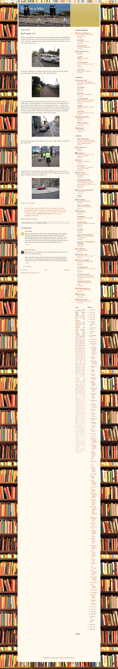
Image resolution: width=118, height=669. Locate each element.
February (93, 616)
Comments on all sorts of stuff (93, 541)
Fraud (78, 411)
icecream (77, 377)
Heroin (83, 345)
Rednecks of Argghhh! (82, 58)
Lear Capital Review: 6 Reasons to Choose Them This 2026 (85, 167)
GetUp (83, 411)
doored (76, 445)
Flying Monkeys (93, 489)
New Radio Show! (81, 212)
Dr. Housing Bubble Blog (83, 180)
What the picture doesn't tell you (93, 469)
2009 (90, 322)
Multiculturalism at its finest (94, 519)
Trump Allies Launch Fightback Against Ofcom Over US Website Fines (86, 82)
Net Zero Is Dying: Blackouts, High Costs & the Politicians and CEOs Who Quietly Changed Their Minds (86, 141)
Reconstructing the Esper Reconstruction (83, 174)
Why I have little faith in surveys (94, 362)
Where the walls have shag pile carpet (94, 495)
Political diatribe (77, 327)
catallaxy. (79, 195)
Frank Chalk (80, 70)
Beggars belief (93, 477)
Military (83, 352)
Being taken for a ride (80, 399)
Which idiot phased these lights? (93, 396)
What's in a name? (93, 430)
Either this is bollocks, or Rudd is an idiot (94, 441)
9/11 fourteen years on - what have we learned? (86, 269)
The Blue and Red (82, 222)
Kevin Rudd (77, 418)
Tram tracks (78, 360)
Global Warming (81, 413)
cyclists (78, 310)
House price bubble (93, 378)
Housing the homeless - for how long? (93, 447)
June (92, 607)
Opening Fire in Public (82, 250)
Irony (92, 465)
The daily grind (93, 374)
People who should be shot (80, 317)
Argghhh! (79, 57)
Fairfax (78, 409)
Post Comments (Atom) (33, 273)
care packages (82, 442)
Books (76, 364)
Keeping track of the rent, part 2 (93, 384)
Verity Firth (78, 362)
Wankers (77, 437)
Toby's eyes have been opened (84, 94)
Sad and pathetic (79, 359)
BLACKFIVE (80, 40)
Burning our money (82, 299)
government (80, 391)
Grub (76, 352)
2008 (90, 624)
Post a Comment (27, 266)
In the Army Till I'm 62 (83, 33)
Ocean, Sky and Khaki (83, 260)
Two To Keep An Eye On (83, 41)
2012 (90, 315)
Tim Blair (79, 106)
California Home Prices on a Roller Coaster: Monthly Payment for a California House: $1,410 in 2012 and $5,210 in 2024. (86, 183)
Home (45, 270)
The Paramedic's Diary (83, 51)
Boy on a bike (32, 8)
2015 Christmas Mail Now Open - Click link (85, 262)
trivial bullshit (80, 450)
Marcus (27, 231)
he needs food (80, 166)
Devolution (80, 53)
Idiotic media (78, 340)
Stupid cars (82, 431)
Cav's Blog (80, 229)
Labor (80, 343)
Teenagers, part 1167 (93, 423)
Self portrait (93, 604)
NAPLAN (82, 337)
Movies (81, 421)
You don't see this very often (94, 405)
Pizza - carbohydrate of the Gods (94, 572)
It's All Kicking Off (82, 62)
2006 (90, 629)
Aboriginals (80, 354)
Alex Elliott (80, 382)
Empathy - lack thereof (80, 408)
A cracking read (93, 563)
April (92, 611)
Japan (82, 416)
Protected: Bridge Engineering (84, 201)
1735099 (79, 160)
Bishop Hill (80, 93)
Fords (84, 409)
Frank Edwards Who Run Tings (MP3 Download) (86, 224)
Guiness (92, 458)
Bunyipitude (80, 128)
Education (78, 324)
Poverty (83, 372)
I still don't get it (93, 426)
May (92, 609)
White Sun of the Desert (83, 205)
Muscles (77, 423)
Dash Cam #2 (80, 230)
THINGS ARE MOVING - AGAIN (85, 107)
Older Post (67, 270)
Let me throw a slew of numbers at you (93, 553)
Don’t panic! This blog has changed (85, 112)
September (93, 335)
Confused (93, 436)
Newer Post (24, 270)
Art (82, 398)
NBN (76, 370)
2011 (90, 317)
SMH (76, 389)
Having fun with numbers (93, 596)
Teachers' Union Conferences (84, 71)
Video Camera (78, 435)
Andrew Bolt (80, 111)
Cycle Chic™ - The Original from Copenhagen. (86, 242)
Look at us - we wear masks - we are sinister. (85, 64)
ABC (84, 381)
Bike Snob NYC (81, 211)
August (93, 339)
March (92, 614)
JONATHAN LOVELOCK (84, 281)
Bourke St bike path (81, 401)
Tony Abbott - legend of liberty (94, 578)
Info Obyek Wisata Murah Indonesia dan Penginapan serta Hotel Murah (85, 276)
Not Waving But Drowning (83, 301)
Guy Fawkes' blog (81, 80)
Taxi (78, 374)
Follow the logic (93, 523)
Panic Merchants (81, 428)
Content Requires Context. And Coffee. (84, 283)
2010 (90, 319)
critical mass (80, 443)
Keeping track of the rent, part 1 (93, 454)
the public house (81, 249)
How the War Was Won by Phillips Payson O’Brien (85, 35)
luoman (62, 658)
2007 (90, 627)
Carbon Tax (78, 384)
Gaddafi (77, 365)
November (93, 328)
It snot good (93, 487)
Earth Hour (80, 406)
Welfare (80, 350)
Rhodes (83, 430)
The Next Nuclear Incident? (83, 47)
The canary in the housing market (93, 502)
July (92, 341)
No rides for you (93, 527)
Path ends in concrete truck (93, 389)
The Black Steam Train (83, 288)
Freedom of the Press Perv (83, 124)
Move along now (81, 191)
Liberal (81, 369)
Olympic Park (82, 426)
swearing (77, 379)
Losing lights (94, 592)
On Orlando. (80, 118)
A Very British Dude (82, 98)
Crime (76, 386)
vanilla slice (77, 452)
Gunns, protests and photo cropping (94, 482)
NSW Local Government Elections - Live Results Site (85, 236)
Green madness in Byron (93, 586)
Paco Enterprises (81, 147)
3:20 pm (27, 263)
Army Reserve (80, 329)
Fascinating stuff (93, 600)
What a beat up (93, 461)
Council (81, 364)
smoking (83, 448)
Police (81, 357)
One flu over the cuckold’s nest (84, 206)
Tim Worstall (80, 87)
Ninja (76, 426)
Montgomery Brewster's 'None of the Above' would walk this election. (85, 100)
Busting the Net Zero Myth (83, 161)
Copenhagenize (81, 216)
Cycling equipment (80, 342)
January (93, 620)
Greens (77, 345)
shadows (77, 393)
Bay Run (80, 312)
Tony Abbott (80, 433)
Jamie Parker (80, 387)
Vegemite (83, 389)
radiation (77, 448)
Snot (78, 431)
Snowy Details (80, 244)
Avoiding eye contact (93, 414)
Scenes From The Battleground (85, 190)
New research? (93, 567)
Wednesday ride (93, 367)
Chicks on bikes (93, 357)
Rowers (80, 347)
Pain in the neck (93, 410)
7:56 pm (27, 244)
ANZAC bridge (80, 335)
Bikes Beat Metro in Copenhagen (85, 218)
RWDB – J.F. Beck (82, 122)
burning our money (80, 348)
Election (80, 338)
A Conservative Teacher (83, 274)
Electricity (82, 386)
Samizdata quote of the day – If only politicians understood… (85, 155)
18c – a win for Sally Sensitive (84, 290)
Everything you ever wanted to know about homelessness (94, 511)
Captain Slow (92, 370)
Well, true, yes (80, 89)
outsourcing (77, 447)
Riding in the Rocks (94, 419)
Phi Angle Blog (81, 200)
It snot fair (93, 434)
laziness (81, 445)
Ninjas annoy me (94, 401)
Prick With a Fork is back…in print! (85, 256)
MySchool (80, 425)
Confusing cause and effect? (93, 547)
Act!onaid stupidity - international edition (94, 533)
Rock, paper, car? (94, 344)
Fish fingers (93, 474)
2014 (90, 310)
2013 (90, 312)
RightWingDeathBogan (83, 117)
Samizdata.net (81, 153)
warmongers (78, 381)
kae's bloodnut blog (82, 267)
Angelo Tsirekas (79, 355)
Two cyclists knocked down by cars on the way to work (94, 351)
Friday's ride (94, 582)
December (93, 324)
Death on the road (81, 295)
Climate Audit (81, 173)
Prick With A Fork (82, 254)
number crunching (78, 321)
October (93, 331)
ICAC (78, 415)
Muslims (83, 423)
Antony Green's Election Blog (85, 235)
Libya (76, 357)
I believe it (79, 149)
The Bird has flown (81, 129)
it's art (28, 203)
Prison (78, 430)
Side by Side (94, 590)
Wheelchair (77, 438)
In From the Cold (81, 46)
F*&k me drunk (93, 559)
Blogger (72, 658)
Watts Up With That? (83, 139)
